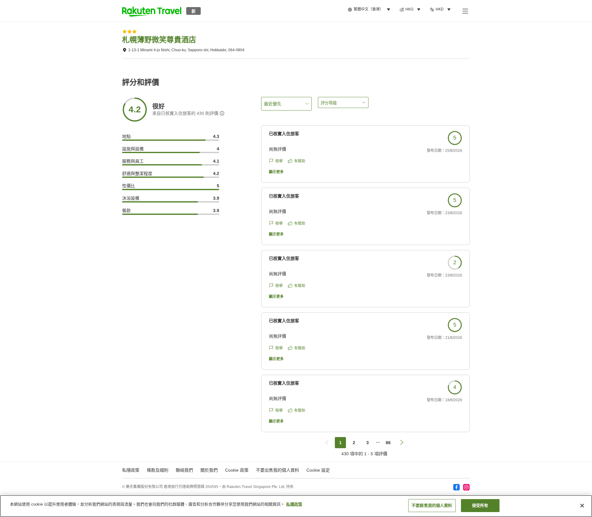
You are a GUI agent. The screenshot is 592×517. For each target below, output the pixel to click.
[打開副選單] (465, 11)
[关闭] (582, 505)
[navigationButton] (326, 442)
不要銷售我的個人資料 (432, 505)
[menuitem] (370, 9)
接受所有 (480, 505)
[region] (296, 506)
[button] (151, 11)
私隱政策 (294, 504)
